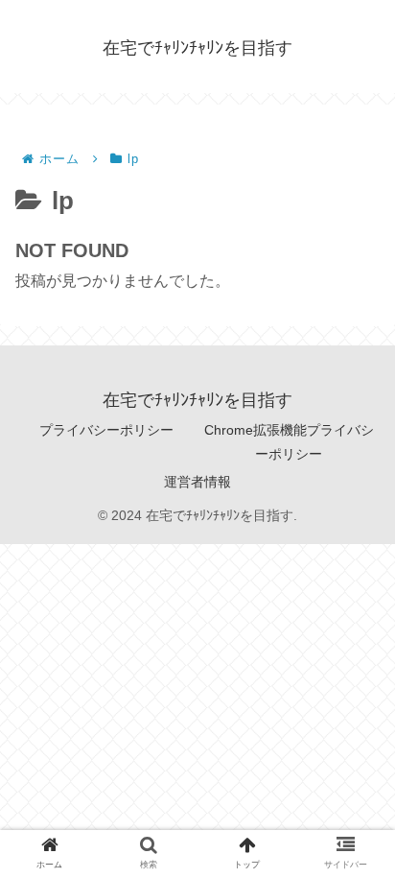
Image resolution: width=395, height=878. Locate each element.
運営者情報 (197, 481)
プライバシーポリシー (106, 430)
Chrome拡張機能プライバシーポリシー (289, 442)
